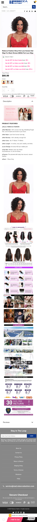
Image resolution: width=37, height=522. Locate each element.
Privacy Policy (18, 457)
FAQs (18, 479)
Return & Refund (18, 461)
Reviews (6, 422)
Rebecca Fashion (15, 508)
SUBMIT (31, 436)
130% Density (10, 11)
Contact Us (18, 452)
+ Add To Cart (15, 519)
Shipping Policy (18, 466)
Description (7, 101)
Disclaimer (18, 474)
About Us (18, 448)
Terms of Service (18, 470)
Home (3, 11)
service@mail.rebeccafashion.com (19, 486)
